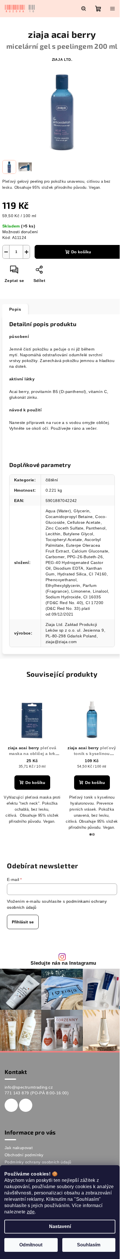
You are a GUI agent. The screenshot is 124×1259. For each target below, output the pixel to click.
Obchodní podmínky (24, 1155)
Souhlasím (88, 1244)
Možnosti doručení (20, 231)
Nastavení (60, 1226)
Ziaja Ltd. (62, 60)
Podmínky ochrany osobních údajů (38, 1162)
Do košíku (81, 252)
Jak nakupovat (19, 1147)
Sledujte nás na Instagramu (63, 963)
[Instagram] (25, 1105)
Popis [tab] (15, 309)
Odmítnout (30, 1244)
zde (31, 1211)
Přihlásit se (23, 922)
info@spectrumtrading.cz (29, 1087)
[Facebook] (11, 1105)
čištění (52, 480)
